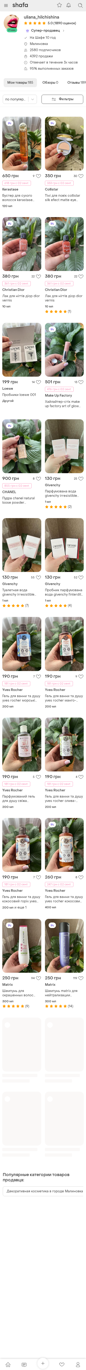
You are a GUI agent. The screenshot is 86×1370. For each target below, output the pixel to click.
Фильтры (66, 99)
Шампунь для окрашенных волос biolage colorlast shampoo (17, 993)
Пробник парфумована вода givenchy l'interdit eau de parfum (63, 592)
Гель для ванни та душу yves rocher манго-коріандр (64, 698)
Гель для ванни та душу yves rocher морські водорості (21, 698)
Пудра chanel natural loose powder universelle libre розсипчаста (18, 500)
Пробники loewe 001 (19, 395)
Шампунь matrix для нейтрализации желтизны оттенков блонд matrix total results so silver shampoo (61, 993)
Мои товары (20, 82)
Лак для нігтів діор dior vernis (21, 298)
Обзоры (50, 82)
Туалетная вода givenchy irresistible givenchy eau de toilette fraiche (21, 592)
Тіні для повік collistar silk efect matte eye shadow (62, 197)
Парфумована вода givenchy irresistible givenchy (61, 493)
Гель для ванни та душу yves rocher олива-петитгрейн (64, 798)
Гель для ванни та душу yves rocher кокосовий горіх (64, 899)
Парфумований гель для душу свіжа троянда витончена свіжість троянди (18, 798)
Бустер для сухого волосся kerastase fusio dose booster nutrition (17, 197)
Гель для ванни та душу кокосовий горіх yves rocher (21, 899)
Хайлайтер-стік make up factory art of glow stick (62, 404)
